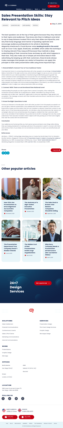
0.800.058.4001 (27, 411)
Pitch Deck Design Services (48, 327)
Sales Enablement (7, 324)
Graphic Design (44, 330)
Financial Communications (10, 327)
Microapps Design (45, 334)
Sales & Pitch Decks (8, 334)
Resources (18, 423)
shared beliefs (56, 71)
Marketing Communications (10, 337)
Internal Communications (10, 340)
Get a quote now (41, 283)
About (44, 9)
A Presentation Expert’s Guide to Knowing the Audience (43, 138)
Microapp (5, 356)
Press (30, 423)
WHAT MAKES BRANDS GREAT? (47, 140)
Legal (55, 423)
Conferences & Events (9, 330)
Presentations (6, 349)
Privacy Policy (48, 423)
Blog (11, 423)
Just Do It (22, 94)
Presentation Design (46, 324)
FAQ (7, 423)
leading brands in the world (47, 46)
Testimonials (38, 423)
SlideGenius (29, 426)
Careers (25, 423)
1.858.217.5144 (53, 3)
